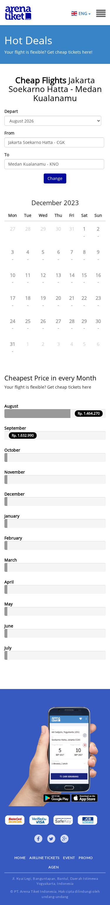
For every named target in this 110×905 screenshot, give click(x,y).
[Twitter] (51, 838)
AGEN (53, 867)
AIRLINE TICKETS (44, 857)
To (6, 154)
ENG (83, 13)
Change (55, 178)
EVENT (69, 857)
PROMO (86, 857)
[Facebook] (38, 838)
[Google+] (64, 838)
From (9, 133)
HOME (20, 857)
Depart (11, 111)
